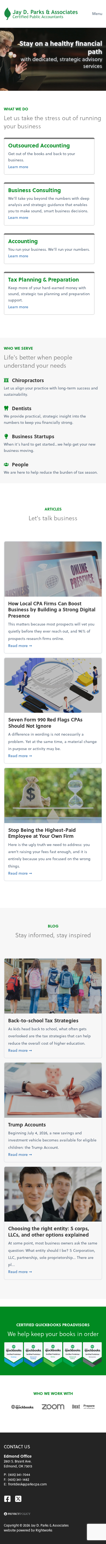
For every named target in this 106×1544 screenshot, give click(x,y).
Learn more (44, 167)
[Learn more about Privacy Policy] (17, 1514)
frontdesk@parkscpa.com (27, 1484)
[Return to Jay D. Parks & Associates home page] (41, 13)
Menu (97, 13)
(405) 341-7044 (19, 1474)
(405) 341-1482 (18, 1479)
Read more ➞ (53, 645)
